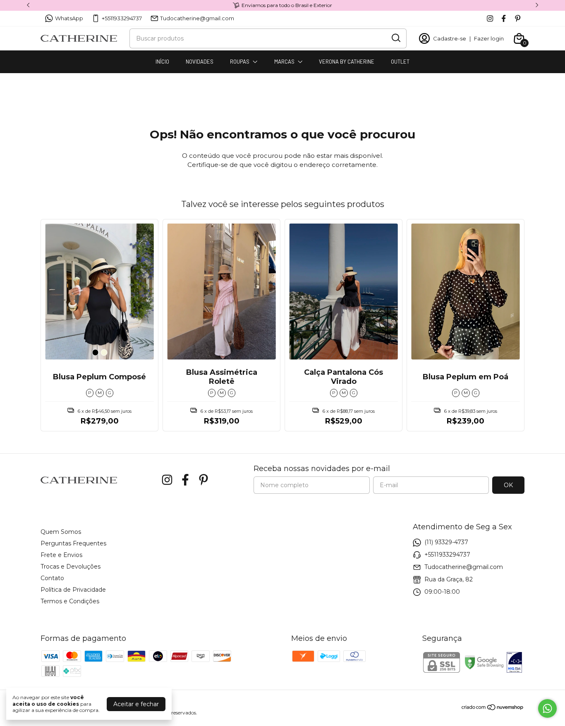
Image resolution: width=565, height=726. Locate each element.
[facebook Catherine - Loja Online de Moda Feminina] (503, 18)
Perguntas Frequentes (73, 543)
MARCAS (284, 61)
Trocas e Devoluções (71, 566)
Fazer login (489, 38)
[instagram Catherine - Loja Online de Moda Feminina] (490, 18)
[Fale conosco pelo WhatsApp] (547, 708)
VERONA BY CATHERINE (346, 61)
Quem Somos (61, 532)
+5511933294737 (122, 18)
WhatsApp (69, 18)
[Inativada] (514, 663)
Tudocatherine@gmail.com (197, 18)
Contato (52, 578)
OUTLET (400, 61)
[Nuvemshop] (492, 708)
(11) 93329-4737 (446, 542)
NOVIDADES (199, 61)
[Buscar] (395, 38)
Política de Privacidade (73, 589)
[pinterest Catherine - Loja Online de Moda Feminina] (517, 18)
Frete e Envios (61, 555)
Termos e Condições (70, 601)
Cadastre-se (449, 38)
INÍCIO (162, 61)
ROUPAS (239, 61)
